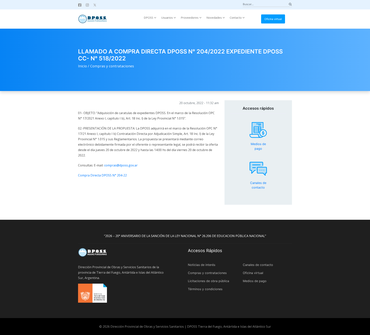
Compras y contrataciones (112, 66)
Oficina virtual (273, 19)
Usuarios (167, 17)
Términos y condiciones (205, 289)
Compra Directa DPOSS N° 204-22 (102, 175)
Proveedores (190, 17)
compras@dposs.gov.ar (121, 165)
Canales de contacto (258, 168)
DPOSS (149, 17)
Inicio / (84, 66)
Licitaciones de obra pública (208, 281)
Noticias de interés (201, 265)
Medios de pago (258, 130)
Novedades (214, 17)
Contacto (236, 17)
